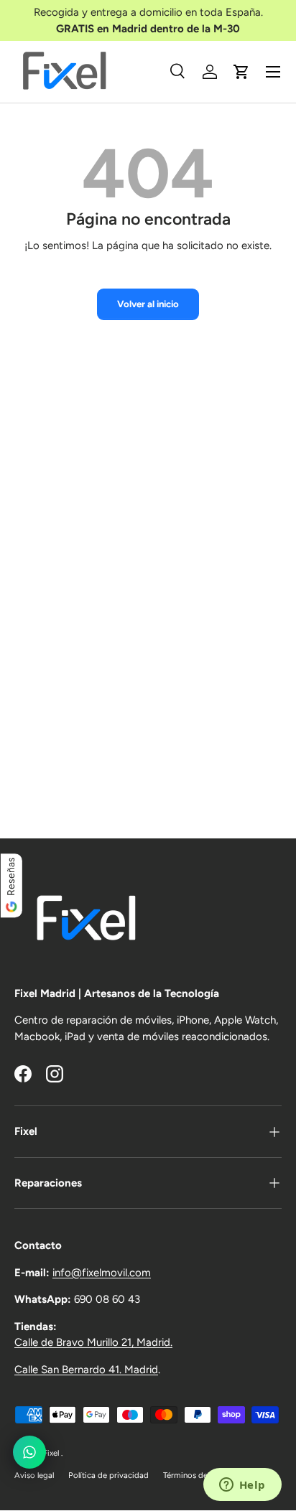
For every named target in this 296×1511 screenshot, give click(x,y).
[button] (241, 72)
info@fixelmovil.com (101, 1272)
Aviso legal (34, 1475)
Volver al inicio (148, 303)
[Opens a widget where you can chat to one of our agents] (242, 1486)
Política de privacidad (108, 1475)
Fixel (52, 1453)
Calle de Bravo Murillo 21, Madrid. (93, 1342)
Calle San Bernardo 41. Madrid (86, 1369)
